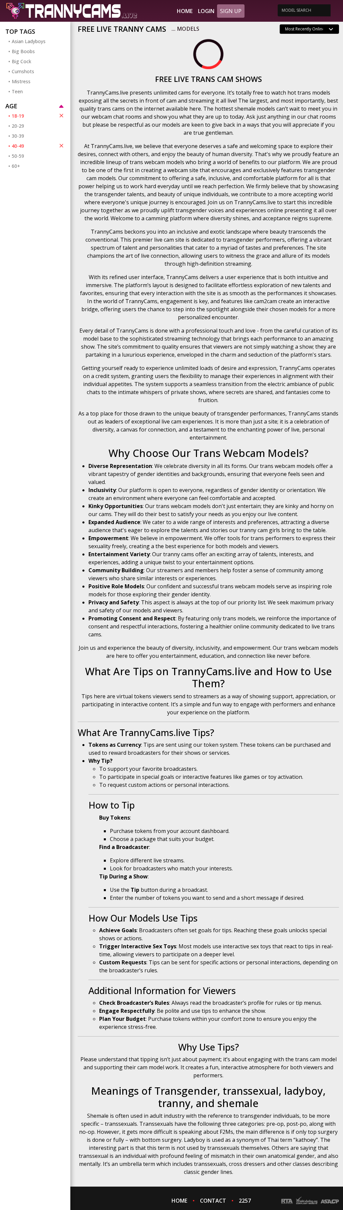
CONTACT (213, 1200)
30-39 (18, 136)
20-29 (18, 126)
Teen (17, 91)
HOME (179, 1200)
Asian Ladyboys (29, 41)
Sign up (231, 11)
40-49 (18, 146)
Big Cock (21, 61)
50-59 (18, 156)
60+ (16, 166)
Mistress (21, 81)
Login (206, 11)
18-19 (18, 116)
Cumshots (23, 71)
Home (185, 11)
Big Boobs (23, 51)
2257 (245, 1200)
